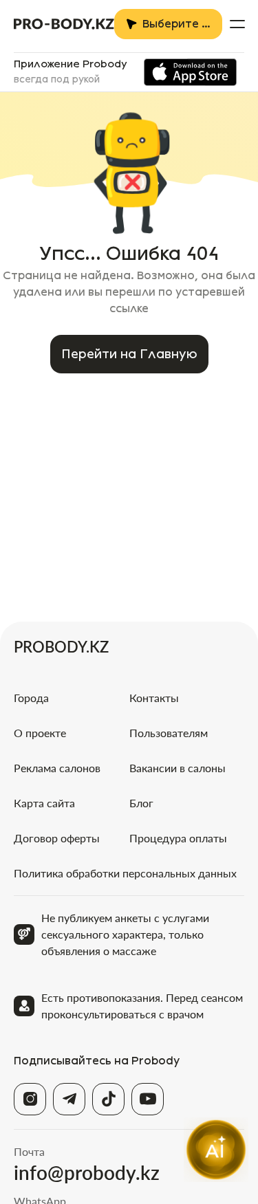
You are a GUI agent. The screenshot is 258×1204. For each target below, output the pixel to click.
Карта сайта (44, 802)
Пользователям (168, 732)
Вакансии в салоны (177, 767)
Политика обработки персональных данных (125, 872)
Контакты (154, 697)
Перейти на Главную (129, 354)
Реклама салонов (57, 767)
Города (31, 697)
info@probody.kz (87, 1172)
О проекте (40, 732)
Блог (141, 802)
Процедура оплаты (178, 837)
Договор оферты (57, 837)
